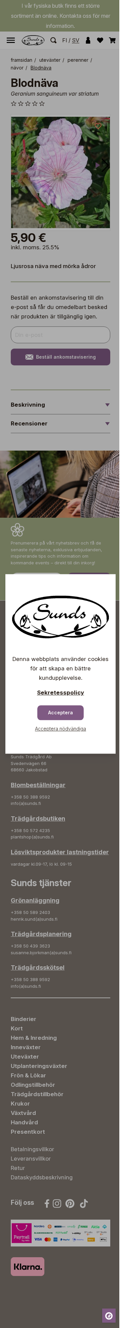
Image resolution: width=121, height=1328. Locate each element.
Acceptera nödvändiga (60, 729)
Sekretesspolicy (60, 692)
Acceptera (60, 713)
